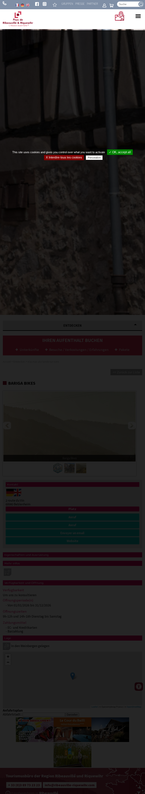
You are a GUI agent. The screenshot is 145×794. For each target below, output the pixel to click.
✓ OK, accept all (120, 152)
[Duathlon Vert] (55, 5)
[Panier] (111, 6)
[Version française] (17, 5)
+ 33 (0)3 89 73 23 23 (4, 3)
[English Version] (28, 5)
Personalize (94, 157)
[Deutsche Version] (22, 5)
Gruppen (67, 3)
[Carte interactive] (119, 19)
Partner (92, 3)
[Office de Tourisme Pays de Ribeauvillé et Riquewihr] (18, 25)
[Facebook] (37, 4)
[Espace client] (104, 6)
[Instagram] (44, 4)
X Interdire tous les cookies (64, 157)
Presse (80, 3)
